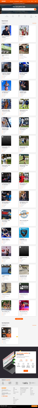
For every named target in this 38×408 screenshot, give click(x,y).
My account (31, 390)
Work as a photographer (23, 389)
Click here (23, 11)
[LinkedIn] (3, 396)
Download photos (32, 393)
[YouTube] (6, 396)
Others (21, 394)
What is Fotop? (15, 389)
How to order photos (15, 399)
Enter (30, 389)
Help (32, 1)
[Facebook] (5, 396)
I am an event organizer (23, 390)
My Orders (11, 1)
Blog (13, 390)
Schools (21, 393)
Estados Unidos (22, 3)
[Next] (35, 16)
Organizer (21, 1)
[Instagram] (2, 396)
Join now (25, 370)
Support (14, 403)
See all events (34, 23)
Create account (32, 394)
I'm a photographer (16, 1)
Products (14, 393)
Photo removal (15, 400)
